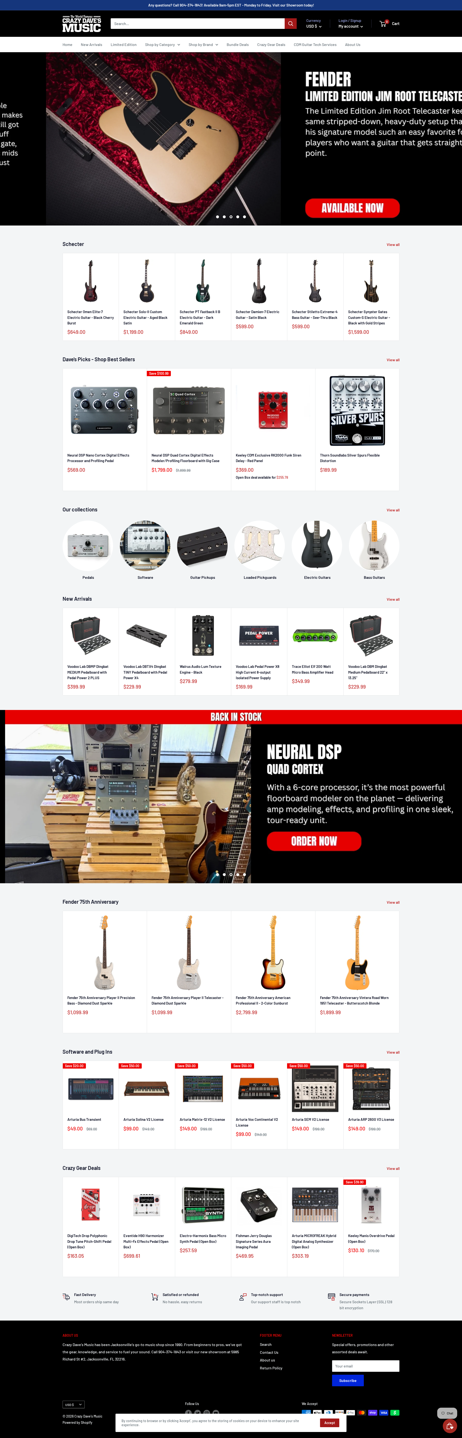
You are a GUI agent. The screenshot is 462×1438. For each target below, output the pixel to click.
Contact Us (269, 1352)
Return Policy (271, 1368)
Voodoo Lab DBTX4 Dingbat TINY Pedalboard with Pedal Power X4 (145, 672)
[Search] (291, 23)
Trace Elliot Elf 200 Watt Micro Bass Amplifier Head (312, 669)
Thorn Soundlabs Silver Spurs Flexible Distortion (350, 458)
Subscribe (348, 1380)
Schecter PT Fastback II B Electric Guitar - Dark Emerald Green (200, 317)
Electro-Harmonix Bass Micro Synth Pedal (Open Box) (203, 1238)
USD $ (69, 1405)
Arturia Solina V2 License (143, 1119)
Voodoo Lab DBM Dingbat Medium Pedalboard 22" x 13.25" (368, 672)
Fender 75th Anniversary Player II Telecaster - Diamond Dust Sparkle (188, 1000)
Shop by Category (160, 44)
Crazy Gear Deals (271, 44)
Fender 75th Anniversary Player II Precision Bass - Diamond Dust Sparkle (101, 1000)
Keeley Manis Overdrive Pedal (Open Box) (371, 1238)
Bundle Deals (238, 44)
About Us (352, 44)
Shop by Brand (201, 44)
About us (267, 1360)
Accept (329, 1423)
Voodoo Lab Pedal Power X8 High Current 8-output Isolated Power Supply (257, 672)
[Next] (399, 546)
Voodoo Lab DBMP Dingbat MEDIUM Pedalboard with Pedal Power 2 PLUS (88, 672)
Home (67, 44)
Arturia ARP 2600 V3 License (371, 1119)
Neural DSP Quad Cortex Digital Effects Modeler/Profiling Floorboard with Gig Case (185, 458)
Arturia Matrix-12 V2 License (202, 1119)
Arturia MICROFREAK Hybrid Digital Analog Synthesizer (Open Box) (314, 1241)
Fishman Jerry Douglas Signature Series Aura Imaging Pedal (254, 1241)
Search (266, 1344)
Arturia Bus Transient (84, 1119)
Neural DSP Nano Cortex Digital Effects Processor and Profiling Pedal (98, 458)
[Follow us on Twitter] (197, 1413)
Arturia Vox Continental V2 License (257, 1122)
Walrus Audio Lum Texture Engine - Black (200, 669)
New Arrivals (91, 44)
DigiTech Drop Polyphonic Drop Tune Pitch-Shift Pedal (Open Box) (89, 1241)
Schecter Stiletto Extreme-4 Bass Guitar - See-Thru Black (315, 315)
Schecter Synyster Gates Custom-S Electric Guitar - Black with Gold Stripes (369, 317)
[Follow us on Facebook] (188, 1413)
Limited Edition (124, 44)
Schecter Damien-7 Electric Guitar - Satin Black (257, 315)
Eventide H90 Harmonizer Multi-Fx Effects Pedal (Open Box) (145, 1241)
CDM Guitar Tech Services (315, 44)
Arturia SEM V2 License (310, 1119)
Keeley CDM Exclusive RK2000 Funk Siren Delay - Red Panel (268, 458)
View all (393, 244)
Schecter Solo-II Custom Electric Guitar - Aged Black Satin (145, 317)
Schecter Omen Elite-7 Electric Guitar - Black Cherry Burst (90, 317)
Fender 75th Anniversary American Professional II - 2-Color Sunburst (263, 1000)
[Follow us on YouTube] (215, 1413)
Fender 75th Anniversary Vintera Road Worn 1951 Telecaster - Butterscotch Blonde (354, 1000)
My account (349, 26)
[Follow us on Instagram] (206, 1413)
